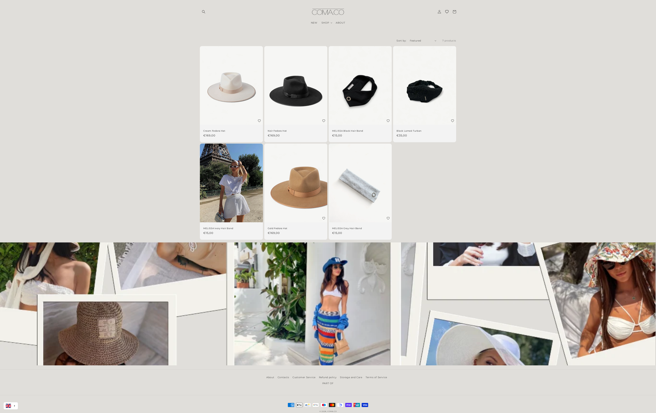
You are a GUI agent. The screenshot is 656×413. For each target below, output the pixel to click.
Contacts (283, 377)
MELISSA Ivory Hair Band (218, 228)
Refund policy (328, 377)
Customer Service (304, 377)
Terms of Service (376, 377)
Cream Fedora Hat (214, 130)
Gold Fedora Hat (277, 228)
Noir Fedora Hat (277, 130)
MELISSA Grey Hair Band (347, 228)
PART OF (328, 383)
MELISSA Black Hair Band (347, 130)
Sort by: (401, 40)
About (270, 377)
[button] (203, 12)
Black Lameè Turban (409, 130)
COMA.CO (332, 411)
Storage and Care (351, 377)
